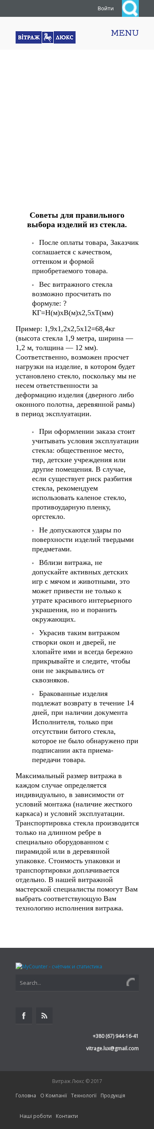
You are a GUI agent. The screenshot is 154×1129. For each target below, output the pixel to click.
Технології (84, 1095)
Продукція (113, 1095)
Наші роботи (36, 1116)
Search (130, 8)
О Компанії (53, 1095)
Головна (26, 1095)
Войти (106, 8)
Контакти (67, 1116)
